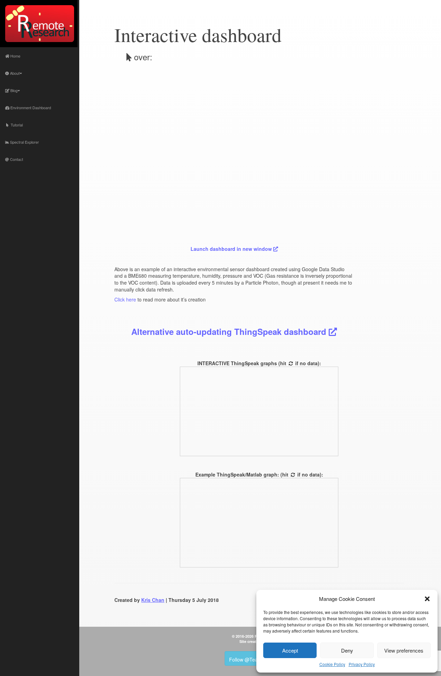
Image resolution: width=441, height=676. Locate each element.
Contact (16, 159)
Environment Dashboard (30, 107)
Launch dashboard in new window (232, 248)
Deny (347, 650)
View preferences (403, 650)
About (14, 73)
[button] (427, 598)
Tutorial (16, 124)
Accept (290, 650)
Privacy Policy (362, 664)
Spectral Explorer (24, 142)
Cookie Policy (332, 664)
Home (14, 56)
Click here (125, 299)
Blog (13, 90)
